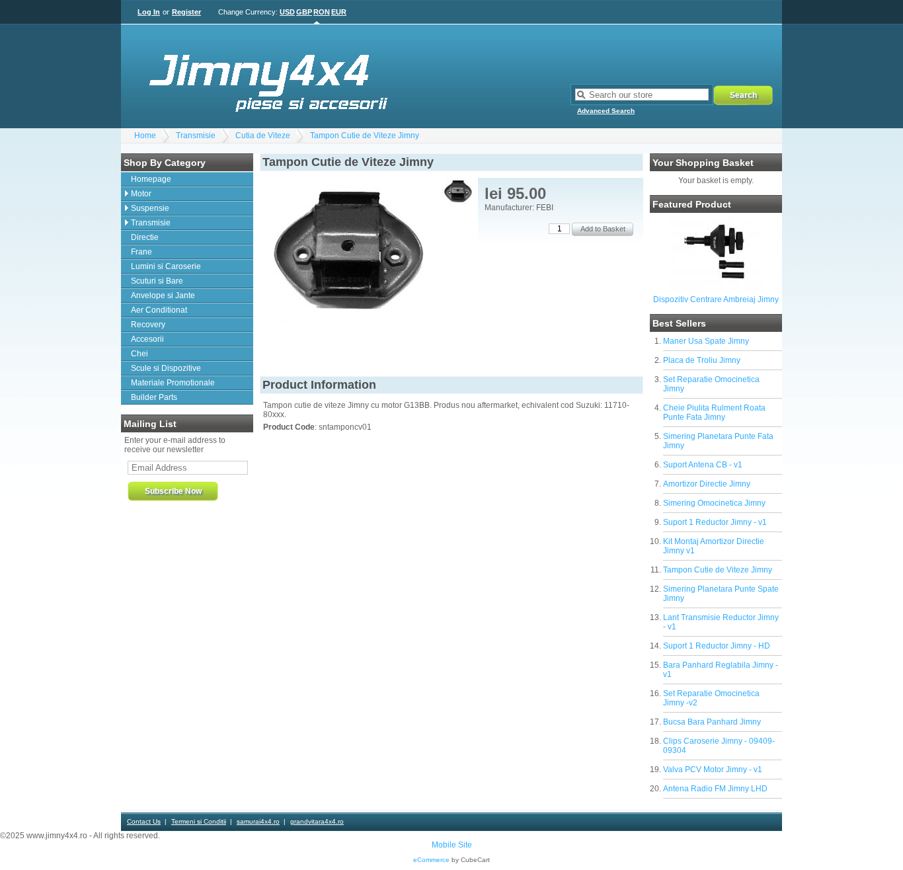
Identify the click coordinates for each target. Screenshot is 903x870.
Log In (148, 12)
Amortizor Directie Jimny (706, 484)
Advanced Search (606, 110)
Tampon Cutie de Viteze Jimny (364, 135)
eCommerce (431, 859)
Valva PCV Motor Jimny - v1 (712, 769)
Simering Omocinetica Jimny (714, 503)
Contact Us (144, 821)
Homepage (151, 179)
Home (145, 135)
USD (287, 12)
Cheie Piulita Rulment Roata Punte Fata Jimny (714, 412)
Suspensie (150, 208)
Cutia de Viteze (262, 135)
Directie (145, 237)
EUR (338, 12)
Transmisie (196, 135)
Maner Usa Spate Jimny (706, 341)
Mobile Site (452, 845)
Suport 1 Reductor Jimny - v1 (715, 522)
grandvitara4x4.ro (317, 821)
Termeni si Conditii (198, 821)
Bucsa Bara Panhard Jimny (712, 722)
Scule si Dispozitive (166, 368)
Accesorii (147, 339)
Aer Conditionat (159, 310)
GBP (304, 12)
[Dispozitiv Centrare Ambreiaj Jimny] (716, 287)
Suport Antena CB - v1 (702, 464)
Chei (139, 353)
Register (186, 12)
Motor (141, 193)
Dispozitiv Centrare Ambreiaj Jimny (716, 299)
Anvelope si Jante (163, 295)
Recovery (148, 324)
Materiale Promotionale (173, 382)
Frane (141, 252)
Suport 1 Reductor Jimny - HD (716, 646)
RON (321, 12)
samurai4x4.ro (258, 821)
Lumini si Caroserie (166, 266)
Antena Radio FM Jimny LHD (715, 788)
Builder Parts (154, 397)
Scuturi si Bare (157, 281)
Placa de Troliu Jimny (701, 360)
